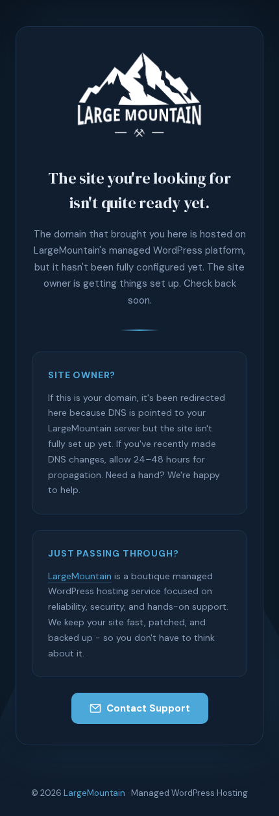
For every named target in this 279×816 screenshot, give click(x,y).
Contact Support (148, 708)
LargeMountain (80, 576)
